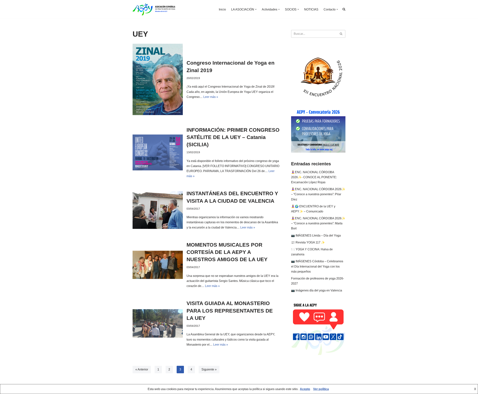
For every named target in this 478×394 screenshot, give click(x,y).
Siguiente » (209, 369)
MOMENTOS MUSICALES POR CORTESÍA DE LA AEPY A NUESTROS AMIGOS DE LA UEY (227, 252)
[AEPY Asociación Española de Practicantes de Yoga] (154, 9)
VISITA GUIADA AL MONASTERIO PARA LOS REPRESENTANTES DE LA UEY (230, 310)
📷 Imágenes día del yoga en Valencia (316, 290)
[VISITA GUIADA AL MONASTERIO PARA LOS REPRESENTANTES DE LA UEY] (158, 323)
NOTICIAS (311, 9)
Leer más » (210, 96)
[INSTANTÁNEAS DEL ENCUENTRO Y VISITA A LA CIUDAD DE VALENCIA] (158, 210)
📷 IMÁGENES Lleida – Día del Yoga (316, 235)
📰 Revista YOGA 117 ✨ (308, 242)
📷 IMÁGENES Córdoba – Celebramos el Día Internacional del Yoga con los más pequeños (317, 266)
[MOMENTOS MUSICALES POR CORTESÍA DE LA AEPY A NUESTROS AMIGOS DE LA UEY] (158, 265)
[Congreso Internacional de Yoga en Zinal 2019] (158, 79)
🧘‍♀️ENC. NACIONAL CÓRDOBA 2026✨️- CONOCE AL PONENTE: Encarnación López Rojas (314, 177)
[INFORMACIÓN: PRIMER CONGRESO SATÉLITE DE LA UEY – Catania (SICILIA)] (158, 152)
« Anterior (141, 369)
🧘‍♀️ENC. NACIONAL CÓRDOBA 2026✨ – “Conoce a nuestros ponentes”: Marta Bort (318, 223)
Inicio (222, 9)
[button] (256, 9)
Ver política (321, 389)
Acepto (305, 389)
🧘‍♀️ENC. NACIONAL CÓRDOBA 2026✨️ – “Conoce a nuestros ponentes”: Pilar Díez (318, 194)
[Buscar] (341, 34)
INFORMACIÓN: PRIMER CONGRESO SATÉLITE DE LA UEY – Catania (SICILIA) (233, 137)
